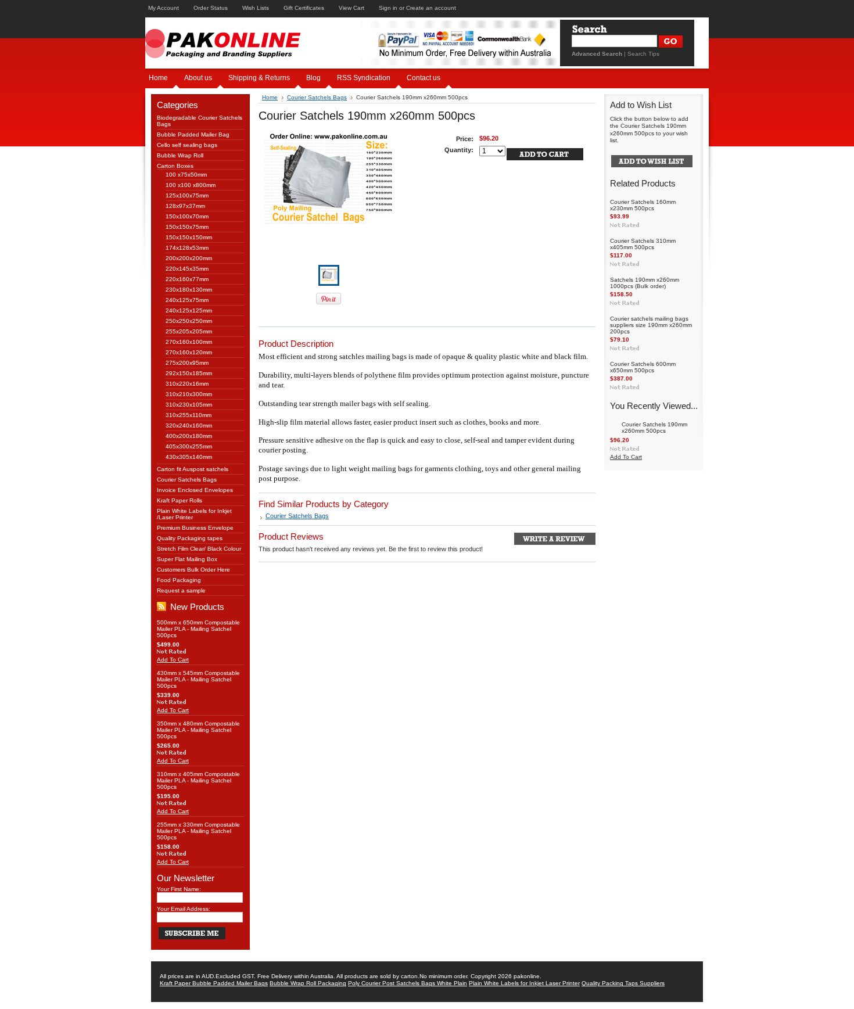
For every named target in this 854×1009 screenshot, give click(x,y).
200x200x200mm (189, 258)
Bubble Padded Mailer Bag (193, 134)
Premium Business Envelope (195, 528)
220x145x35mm (187, 268)
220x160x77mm (187, 279)
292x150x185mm (189, 373)
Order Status (210, 8)
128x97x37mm (185, 206)
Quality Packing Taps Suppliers (623, 983)
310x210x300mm (189, 394)
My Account (163, 8)
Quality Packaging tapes (190, 538)
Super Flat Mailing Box (187, 559)
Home (270, 97)
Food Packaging (179, 580)
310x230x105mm (189, 404)
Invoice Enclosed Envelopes (195, 490)
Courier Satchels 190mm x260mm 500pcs (654, 427)
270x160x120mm (189, 352)
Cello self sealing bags (187, 145)
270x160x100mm (189, 342)
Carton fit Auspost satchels (192, 469)
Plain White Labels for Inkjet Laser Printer (524, 983)
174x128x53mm (187, 248)
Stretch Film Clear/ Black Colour (199, 548)
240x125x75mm (187, 300)
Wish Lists (255, 8)
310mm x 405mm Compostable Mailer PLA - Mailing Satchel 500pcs (198, 780)
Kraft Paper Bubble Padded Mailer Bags (214, 983)
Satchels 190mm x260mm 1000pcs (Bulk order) (644, 283)
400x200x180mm (189, 436)
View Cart (351, 8)
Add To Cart (173, 659)
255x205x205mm (189, 331)
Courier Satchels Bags (187, 479)
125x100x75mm (187, 195)
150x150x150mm (189, 237)
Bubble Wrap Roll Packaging (308, 983)
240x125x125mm (189, 310)
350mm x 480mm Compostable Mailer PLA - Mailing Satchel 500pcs (198, 729)
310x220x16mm (187, 383)
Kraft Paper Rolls (179, 500)
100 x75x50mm (186, 174)
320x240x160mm (189, 425)
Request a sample (181, 590)
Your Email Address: (183, 909)
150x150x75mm (187, 227)
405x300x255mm (189, 446)
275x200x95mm (187, 363)
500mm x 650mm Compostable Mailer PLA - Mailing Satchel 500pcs (198, 628)
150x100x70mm (187, 216)
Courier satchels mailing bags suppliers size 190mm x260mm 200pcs (651, 325)
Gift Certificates (304, 8)
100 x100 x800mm (191, 185)
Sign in (388, 8)
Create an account (431, 8)
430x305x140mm (189, 457)
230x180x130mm (189, 289)
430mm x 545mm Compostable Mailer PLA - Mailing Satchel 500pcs (198, 679)
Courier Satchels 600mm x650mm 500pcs (643, 367)
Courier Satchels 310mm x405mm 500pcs (643, 244)
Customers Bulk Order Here (193, 569)
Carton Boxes (175, 166)
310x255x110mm (188, 415)
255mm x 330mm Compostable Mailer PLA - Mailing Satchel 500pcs (198, 831)
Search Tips (643, 54)
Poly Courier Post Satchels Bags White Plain (407, 983)
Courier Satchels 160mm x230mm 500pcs (643, 205)
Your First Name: (179, 889)
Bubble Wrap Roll (180, 155)
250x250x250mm (189, 321)
